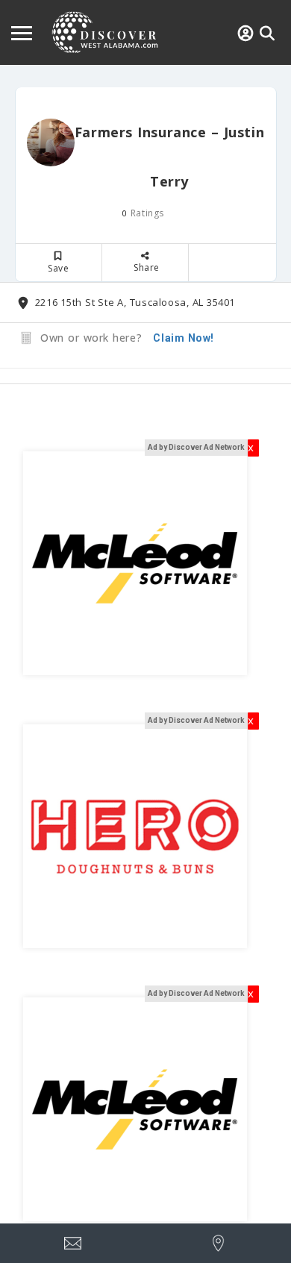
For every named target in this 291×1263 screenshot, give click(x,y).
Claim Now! (183, 338)
